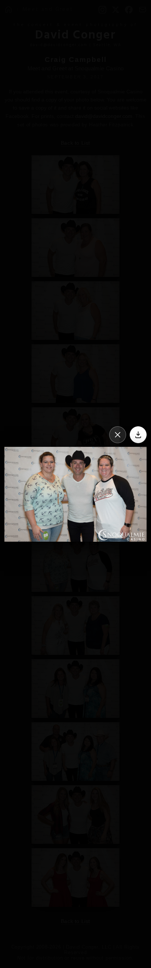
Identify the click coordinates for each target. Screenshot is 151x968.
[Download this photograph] (138, 434)
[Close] (117, 434)
